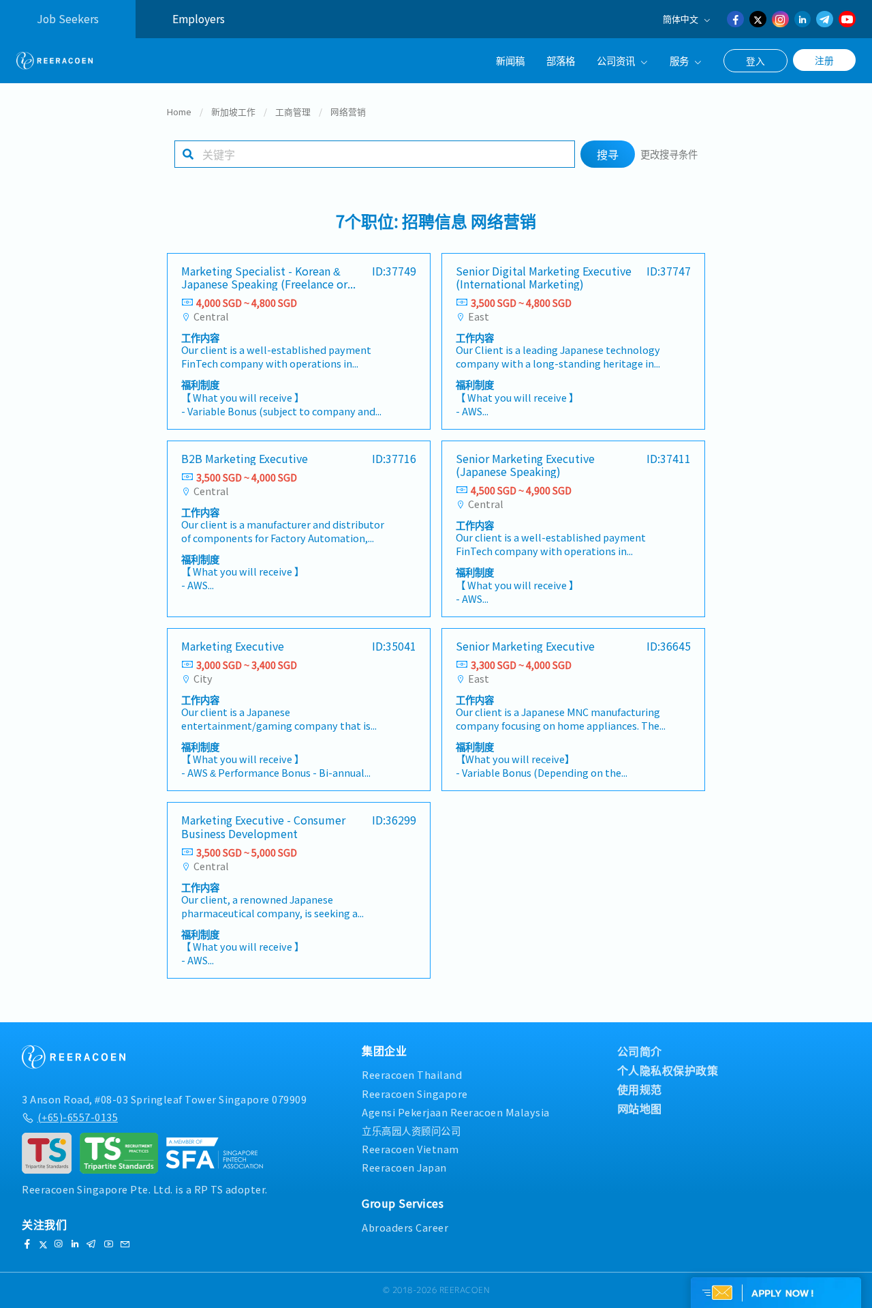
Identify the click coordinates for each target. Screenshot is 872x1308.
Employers (198, 19)
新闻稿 (510, 60)
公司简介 (639, 1051)
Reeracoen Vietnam (410, 1149)
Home (179, 111)
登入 (755, 61)
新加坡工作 (233, 111)
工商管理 (293, 111)
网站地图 (639, 1108)
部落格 (560, 60)
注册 (824, 60)
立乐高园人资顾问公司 (411, 1130)
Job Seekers (68, 19)
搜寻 (608, 154)
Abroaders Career (405, 1227)
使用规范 (639, 1089)
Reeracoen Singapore (415, 1093)
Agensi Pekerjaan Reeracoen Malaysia (456, 1112)
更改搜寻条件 (669, 154)
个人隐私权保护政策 (668, 1070)
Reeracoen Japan (404, 1167)
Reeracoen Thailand (412, 1074)
